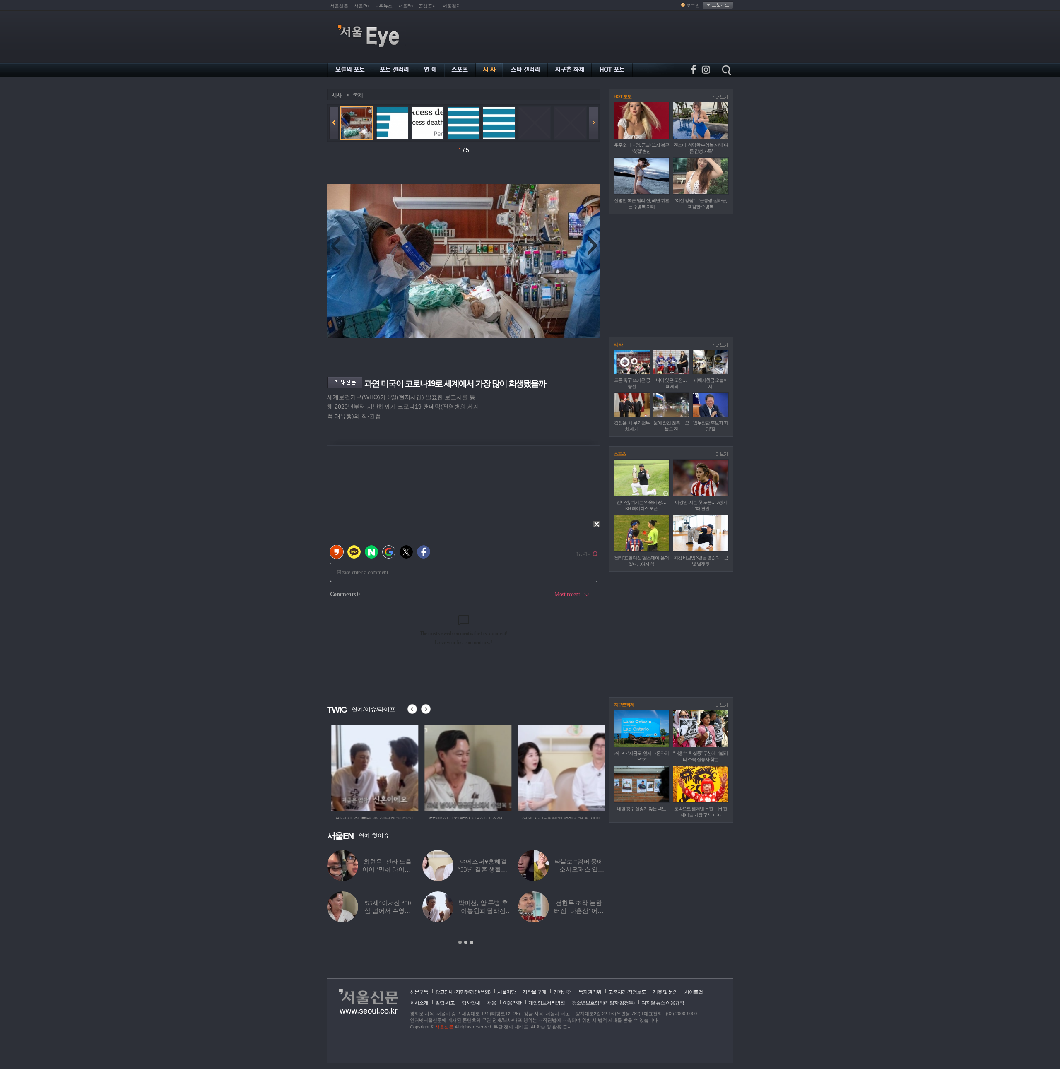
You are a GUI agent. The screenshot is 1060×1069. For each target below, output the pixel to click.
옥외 (484, 992)
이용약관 (512, 1003)
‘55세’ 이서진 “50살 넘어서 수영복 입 (387, 911)
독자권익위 (589, 992)
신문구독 (419, 992)
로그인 (693, 5)
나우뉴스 (383, 5)
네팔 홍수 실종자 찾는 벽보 (641, 808)
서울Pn (361, 5)
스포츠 (620, 453)
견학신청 (562, 992)
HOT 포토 (622, 96)
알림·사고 (445, 1003)
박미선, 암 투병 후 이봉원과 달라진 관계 (483, 911)
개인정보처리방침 (546, 1003)
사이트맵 (693, 992)
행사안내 (471, 1003)
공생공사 (428, 5)
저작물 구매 (534, 992)
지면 (460, 992)
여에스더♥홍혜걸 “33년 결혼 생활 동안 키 (483, 869)
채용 (491, 1003)
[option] (370, 767)
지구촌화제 (624, 704)
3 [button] (471, 942)
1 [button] (460, 942)
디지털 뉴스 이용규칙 (662, 1003)
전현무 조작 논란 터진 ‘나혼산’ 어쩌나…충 (578, 911)
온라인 (472, 992)
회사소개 (419, 1003)
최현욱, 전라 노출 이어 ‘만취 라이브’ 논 (387, 869)
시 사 (618, 344)
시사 (337, 95)
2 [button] (465, 942)
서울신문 (339, 5)
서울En (405, 5)
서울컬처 (452, 5)
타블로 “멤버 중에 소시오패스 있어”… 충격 (579, 869)
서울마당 (506, 992)
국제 (358, 95)
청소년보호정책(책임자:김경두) (603, 1003)
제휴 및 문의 (665, 992)
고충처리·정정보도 (627, 992)
